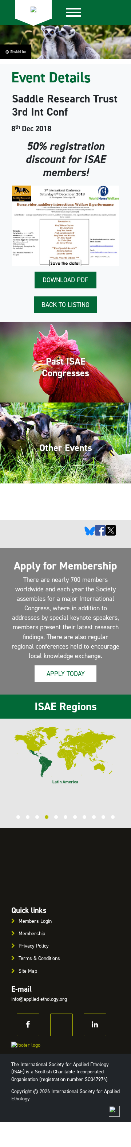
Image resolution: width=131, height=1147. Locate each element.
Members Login (35, 921)
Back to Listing (65, 304)
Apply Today (66, 673)
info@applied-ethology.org (39, 999)
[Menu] (73, 12)
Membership (32, 933)
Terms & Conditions (39, 958)
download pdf (65, 280)
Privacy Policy (34, 945)
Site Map (28, 971)
